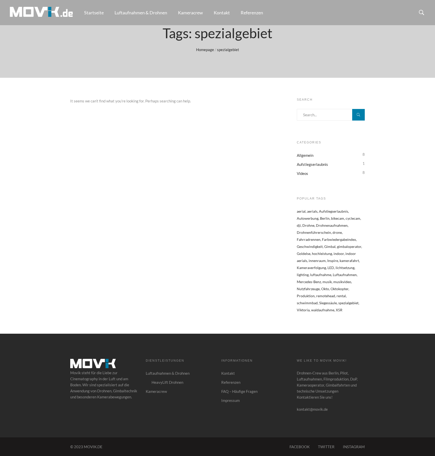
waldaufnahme (322, 310)
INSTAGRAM (354, 446)
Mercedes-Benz (309, 282)
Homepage (205, 49)
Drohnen (104, 391)
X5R (339, 310)
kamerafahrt (349, 260)
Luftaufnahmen (345, 275)
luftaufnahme (320, 275)
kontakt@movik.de (312, 409)
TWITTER (326, 446)
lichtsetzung (345, 267)
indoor (339, 253)
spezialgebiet (348, 303)
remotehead (325, 296)
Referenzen (252, 12)
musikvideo (342, 282)
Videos (302, 173)
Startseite (94, 12)
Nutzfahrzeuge (308, 289)
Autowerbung (307, 218)
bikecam (337, 218)
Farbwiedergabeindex (339, 239)
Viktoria (303, 310)
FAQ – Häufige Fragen (239, 391)
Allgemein (305, 155)
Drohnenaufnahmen (332, 225)
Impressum (230, 400)
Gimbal (330, 246)
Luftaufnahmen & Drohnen (141, 12)
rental (341, 296)
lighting (303, 275)
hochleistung (322, 253)
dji (299, 225)
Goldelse (303, 253)
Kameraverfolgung (311, 267)
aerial (301, 211)
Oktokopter (339, 289)
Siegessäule (328, 303)
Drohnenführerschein (314, 232)
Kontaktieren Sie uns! (315, 397)
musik (327, 282)
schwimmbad (307, 303)
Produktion (306, 296)
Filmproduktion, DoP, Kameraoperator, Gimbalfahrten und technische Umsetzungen (327, 385)
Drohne (308, 225)
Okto (325, 289)
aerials (312, 211)
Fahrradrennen (308, 239)
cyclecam (353, 218)
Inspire (332, 260)
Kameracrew (190, 12)
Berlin (325, 218)
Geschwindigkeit (310, 246)
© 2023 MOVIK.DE (86, 446)
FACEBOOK (299, 446)
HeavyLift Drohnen (167, 382)
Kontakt (222, 12)
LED (331, 267)
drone (337, 232)
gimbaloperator (349, 246)
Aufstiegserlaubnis (312, 164)
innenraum (317, 260)
